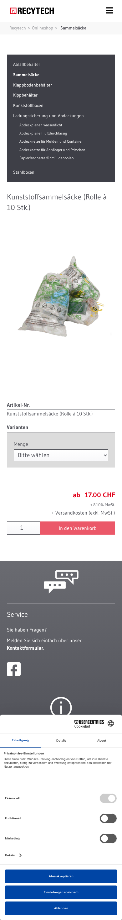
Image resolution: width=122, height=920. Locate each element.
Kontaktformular (25, 648)
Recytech (17, 28)
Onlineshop (42, 28)
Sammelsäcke (73, 28)
